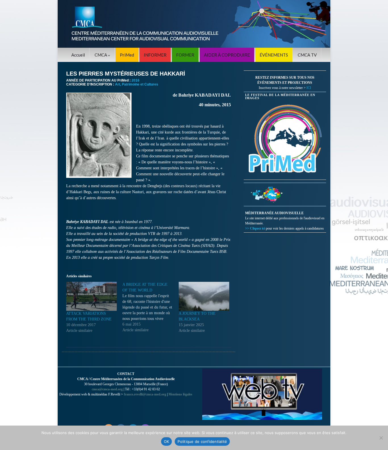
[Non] (381, 438)
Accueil (78, 54)
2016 (135, 80)
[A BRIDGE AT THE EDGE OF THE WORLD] (150, 307)
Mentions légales (180, 394)
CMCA (101, 54)
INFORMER (155, 54)
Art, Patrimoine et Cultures (136, 84)
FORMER (185, 54)
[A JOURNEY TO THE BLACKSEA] (204, 296)
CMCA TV (307, 54)
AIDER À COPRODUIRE (227, 54)
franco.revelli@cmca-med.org (145, 394)
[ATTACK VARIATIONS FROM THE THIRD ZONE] (91, 296)
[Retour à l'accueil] (194, 24)
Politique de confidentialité (202, 441)
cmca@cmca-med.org (107, 389)
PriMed (127, 54)
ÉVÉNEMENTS (274, 54)
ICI (308, 88)
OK (166, 441)
